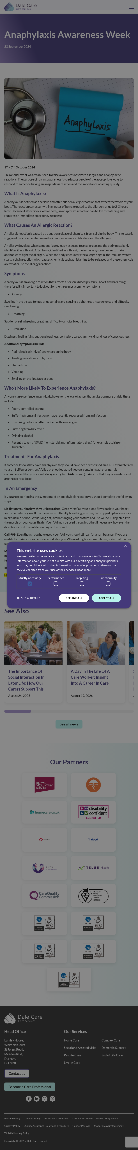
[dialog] (69, 575)
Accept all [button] (106, 598)
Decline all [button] (74, 598)
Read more (84, 569)
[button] (28, 598)
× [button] (125, 546)
